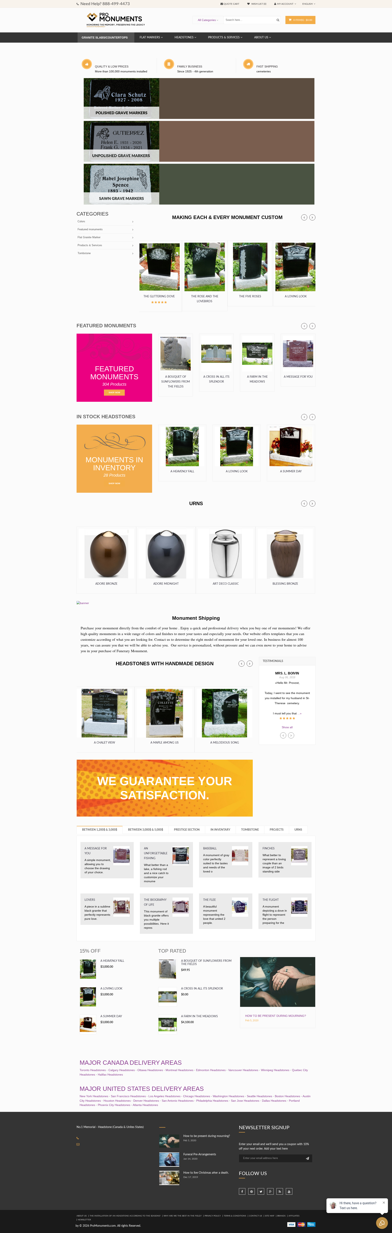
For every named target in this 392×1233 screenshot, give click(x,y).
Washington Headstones (228, 1096)
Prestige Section (187, 829)
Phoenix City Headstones (114, 1105)
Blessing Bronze (285, 583)
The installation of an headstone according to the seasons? (125, 1216)
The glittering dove (159, 296)
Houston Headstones (117, 1100)
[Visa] (291, 1224)
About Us (82, 1216)
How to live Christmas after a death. (206, 1172)
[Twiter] (261, 1191)
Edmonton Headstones (211, 1070)
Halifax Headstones (110, 1074)
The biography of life (155, 902)
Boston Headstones (287, 1096)
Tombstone (84, 253)
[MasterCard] (301, 1224)
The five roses (250, 296)
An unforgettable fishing (155, 853)
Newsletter (84, 1220)
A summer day (291, 471)
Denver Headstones (146, 1100)
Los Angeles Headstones (164, 1096)
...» (287, 708)
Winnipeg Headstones (275, 1070)
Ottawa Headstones (150, 1070)
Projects (277, 829)
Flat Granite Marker (89, 237)
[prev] (304, 217)
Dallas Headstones (274, 1100)
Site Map (269, 1216)
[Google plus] (270, 1191)
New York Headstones (94, 1096)
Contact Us (255, 1216)
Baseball (210, 848)
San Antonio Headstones (178, 1100)
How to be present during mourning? (275, 1015)
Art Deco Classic (226, 583)
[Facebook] (242, 1191)
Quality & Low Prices (111, 66)
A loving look (296, 296)
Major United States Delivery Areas (142, 1088)
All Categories (207, 20)
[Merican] (311, 1224)
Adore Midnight (166, 583)
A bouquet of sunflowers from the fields (175, 381)
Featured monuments (90, 229)
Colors (81, 221)
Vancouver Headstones (243, 1070)
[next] (312, 217)
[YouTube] (289, 1191)
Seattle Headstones (259, 1096)
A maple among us (164, 742)
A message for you (298, 376)
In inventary (220, 829)
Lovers (90, 900)
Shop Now (114, 392)
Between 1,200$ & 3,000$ (99, 829)
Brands (281, 1216)
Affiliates (293, 1216)
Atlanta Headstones (145, 1105)
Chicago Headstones (196, 1096)
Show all (287, 727)
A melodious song (224, 742)
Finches (269, 848)
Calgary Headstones (121, 1070)
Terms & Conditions (235, 1216)
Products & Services (90, 245)
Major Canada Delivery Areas (131, 1062)
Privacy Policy (213, 1216)
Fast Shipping (267, 66)
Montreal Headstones (179, 1070)
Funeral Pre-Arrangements (199, 1154)
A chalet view (104, 742)
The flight (271, 900)
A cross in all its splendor (216, 379)
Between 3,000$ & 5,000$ (145, 829)
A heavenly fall (182, 471)
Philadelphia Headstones (212, 1100)
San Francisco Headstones (128, 1096)
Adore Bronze (106, 583)
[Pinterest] (251, 1191)
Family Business (189, 66)
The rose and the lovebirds (204, 299)
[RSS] (279, 1191)
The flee (209, 900)
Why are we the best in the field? (183, 1216)
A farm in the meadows (257, 379)
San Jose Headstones (245, 1100)
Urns (298, 829)
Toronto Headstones (93, 1070)
